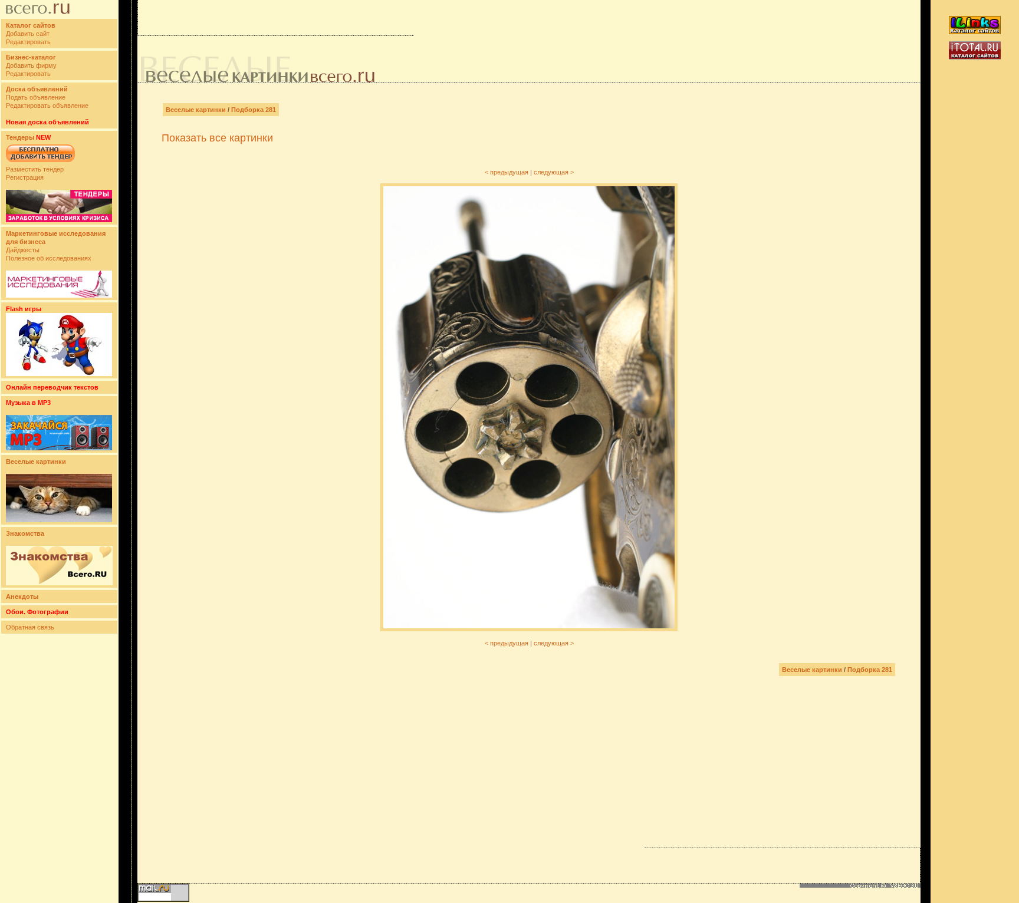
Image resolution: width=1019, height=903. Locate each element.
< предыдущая (506, 172)
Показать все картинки (217, 138)
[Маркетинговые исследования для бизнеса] (59, 295)
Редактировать (28, 41)
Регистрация (25, 177)
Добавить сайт (28, 33)
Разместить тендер (35, 169)
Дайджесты (23, 249)
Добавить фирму (31, 65)
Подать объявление (35, 97)
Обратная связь (30, 627)
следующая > (554, 172)
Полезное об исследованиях (48, 258)
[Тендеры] (59, 219)
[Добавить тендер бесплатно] (40, 162)
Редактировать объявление (47, 105)
